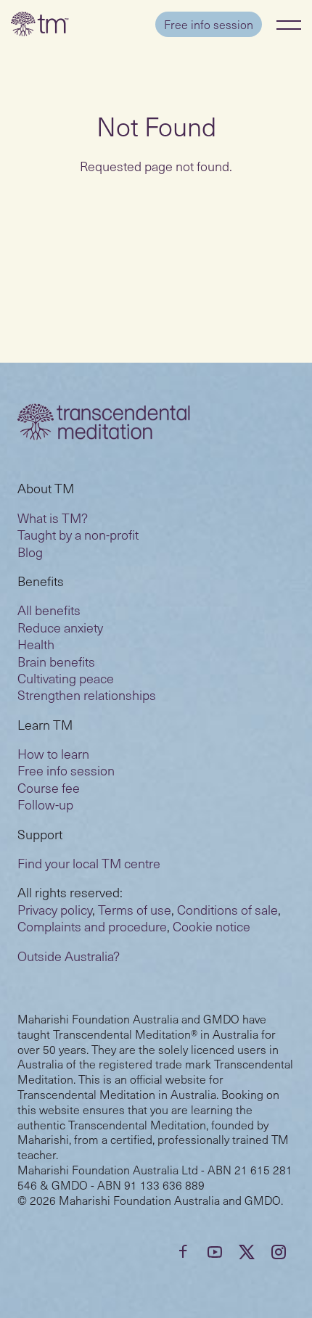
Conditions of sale (227, 909)
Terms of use (134, 909)
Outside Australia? (68, 955)
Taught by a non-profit (78, 534)
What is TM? (52, 517)
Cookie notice (211, 926)
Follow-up (45, 804)
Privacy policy (54, 909)
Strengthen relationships (86, 694)
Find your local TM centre (88, 863)
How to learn (53, 753)
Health (35, 644)
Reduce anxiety (60, 627)
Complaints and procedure (92, 926)
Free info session (208, 24)
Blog (30, 551)
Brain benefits (56, 661)
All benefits (49, 609)
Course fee (48, 787)
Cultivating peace (65, 678)
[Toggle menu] (288, 25)
